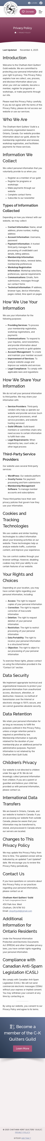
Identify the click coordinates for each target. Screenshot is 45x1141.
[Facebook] (40, 3)
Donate (30, 11)
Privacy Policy (22, 1132)
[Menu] (40, 11)
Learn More (22, 1048)
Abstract (26, 1138)
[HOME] (15, 33)
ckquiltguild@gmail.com (20, 911)
